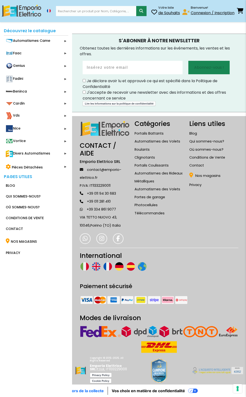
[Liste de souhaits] (154, 13)
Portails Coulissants (152, 165)
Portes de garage (150, 197)
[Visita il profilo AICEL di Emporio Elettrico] (217, 370)
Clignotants (145, 157)
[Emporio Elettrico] (21, 11)
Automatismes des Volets (157, 189)
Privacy (195, 184)
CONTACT (14, 228)
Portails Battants (149, 133)
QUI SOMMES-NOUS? (23, 196)
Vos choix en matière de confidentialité (148, 390)
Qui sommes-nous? (206, 141)
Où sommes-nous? (206, 149)
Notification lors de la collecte (76, 390)
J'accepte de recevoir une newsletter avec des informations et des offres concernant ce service (154, 95)
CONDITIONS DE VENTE (25, 218)
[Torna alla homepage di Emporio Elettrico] (80, 370)
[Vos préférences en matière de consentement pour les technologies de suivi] (237, 388)
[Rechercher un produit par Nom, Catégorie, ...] (141, 11)
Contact (196, 165)
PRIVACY (13, 252)
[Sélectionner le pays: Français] (48, 11)
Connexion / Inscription (212, 13)
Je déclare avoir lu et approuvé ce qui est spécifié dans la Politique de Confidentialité (150, 83)
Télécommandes (150, 213)
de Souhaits (169, 13)
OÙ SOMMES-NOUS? (23, 207)
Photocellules (146, 205)
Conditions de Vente (207, 157)
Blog (193, 133)
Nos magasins (207, 175)
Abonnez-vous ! (209, 67)
